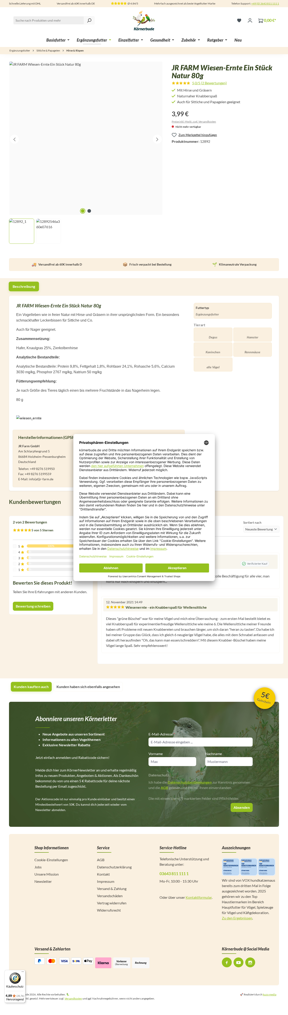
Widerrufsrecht (109, 910)
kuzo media (269, 994)
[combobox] (54, 20)
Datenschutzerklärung (114, 867)
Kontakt (103, 874)
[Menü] (22, 972)
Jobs (38, 867)
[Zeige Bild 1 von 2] (82, 211)
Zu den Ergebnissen (237, 918)
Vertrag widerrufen (111, 903)
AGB (164, 787)
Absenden (242, 807)
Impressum (105, 881)
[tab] (24, 286)
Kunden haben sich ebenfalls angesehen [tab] (88, 686)
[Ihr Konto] (250, 20)
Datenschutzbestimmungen (190, 782)
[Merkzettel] (239, 20)
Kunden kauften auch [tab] (31, 686)
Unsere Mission (46, 874)
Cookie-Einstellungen (51, 860)
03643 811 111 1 (174, 873)
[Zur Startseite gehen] (144, 20)
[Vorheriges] (14, 139)
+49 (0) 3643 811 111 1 (265, 3)
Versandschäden (110, 896)
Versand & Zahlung (111, 888)
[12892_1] (85, 138)
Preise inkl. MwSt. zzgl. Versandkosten (194, 121)
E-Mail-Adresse (161, 734)
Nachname (213, 753)
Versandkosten (73, 998)
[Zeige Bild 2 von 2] (89, 211)
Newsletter (43, 881)
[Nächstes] (157, 139)
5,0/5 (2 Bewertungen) (209, 83)
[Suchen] (89, 20)
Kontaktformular (199, 897)
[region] (85, 152)
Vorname (155, 753)
